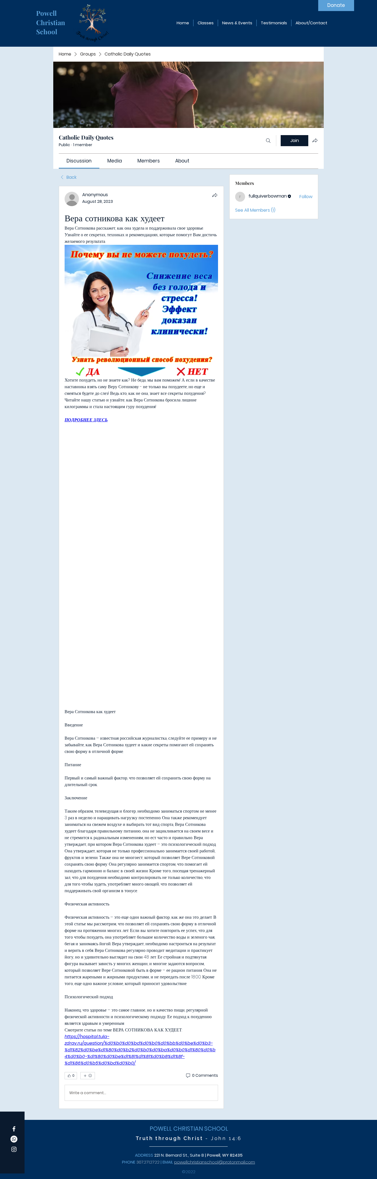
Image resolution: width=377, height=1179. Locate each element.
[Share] (214, 195)
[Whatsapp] (13, 1139)
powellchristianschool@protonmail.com (214, 1162)
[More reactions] (87, 1075)
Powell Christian (51, 18)
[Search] (268, 140)
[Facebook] (13, 1128)
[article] (141, 647)
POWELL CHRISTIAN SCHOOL (189, 1129)
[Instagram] (13, 1149)
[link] (79, 160)
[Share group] (315, 140)
